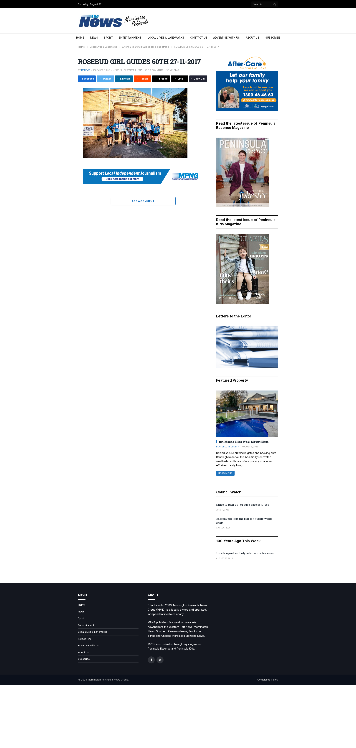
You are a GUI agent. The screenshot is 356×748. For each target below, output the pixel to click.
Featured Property (227, 447)
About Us (252, 37)
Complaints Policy (267, 679)
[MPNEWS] (114, 21)
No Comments (155, 70)
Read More (225, 473)
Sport (108, 37)
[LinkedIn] (65, 117)
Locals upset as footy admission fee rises (245, 553)
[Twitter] (65, 109)
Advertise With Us (226, 37)
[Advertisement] (178, 716)
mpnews (85, 70)
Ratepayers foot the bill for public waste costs (244, 520)
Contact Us (198, 37)
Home (80, 37)
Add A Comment (143, 201)
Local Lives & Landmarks (166, 37)
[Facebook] (65, 101)
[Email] (65, 134)
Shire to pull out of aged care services (242, 504)
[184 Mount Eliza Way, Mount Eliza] (247, 414)
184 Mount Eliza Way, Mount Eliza (243, 442)
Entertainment (130, 37)
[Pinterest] (65, 126)
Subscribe (272, 37)
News (94, 37)
